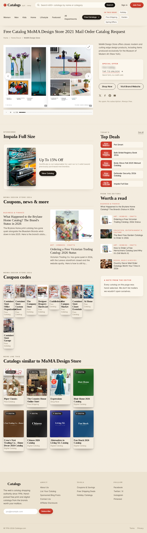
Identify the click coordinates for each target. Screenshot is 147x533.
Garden (124, 17)
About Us (44, 487)
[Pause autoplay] (10, 112)
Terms (132, 528)
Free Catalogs (90, 17)
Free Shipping (111, 17)
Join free (137, 5)
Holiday (123, 12)
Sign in (124, 5)
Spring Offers (111, 22)
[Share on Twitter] (100, 95)
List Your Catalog (48, 491)
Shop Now (107, 86)
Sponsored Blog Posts (50, 495)
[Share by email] (114, 95)
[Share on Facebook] (105, 95)
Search (110, 5)
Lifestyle (44, 17)
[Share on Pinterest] (110, 95)
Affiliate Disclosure (48, 503)
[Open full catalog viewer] (88, 46)
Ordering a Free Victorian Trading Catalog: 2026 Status (71, 250)
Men (16, 17)
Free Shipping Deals (86, 491)
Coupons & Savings (86, 487)
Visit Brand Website (130, 86)
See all (141, 132)
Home (33, 17)
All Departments (71, 17)
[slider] (55, 112)
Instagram (118, 495)
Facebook (118, 487)
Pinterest (118, 499)
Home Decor (16, 38)
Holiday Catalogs (85, 495)
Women (6, 17)
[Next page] (88, 76)
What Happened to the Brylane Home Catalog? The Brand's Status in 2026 (22, 220)
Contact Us (45, 499)
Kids (25, 17)
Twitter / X (118, 491)
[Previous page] (8, 76)
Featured (56, 17)
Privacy (140, 528)
